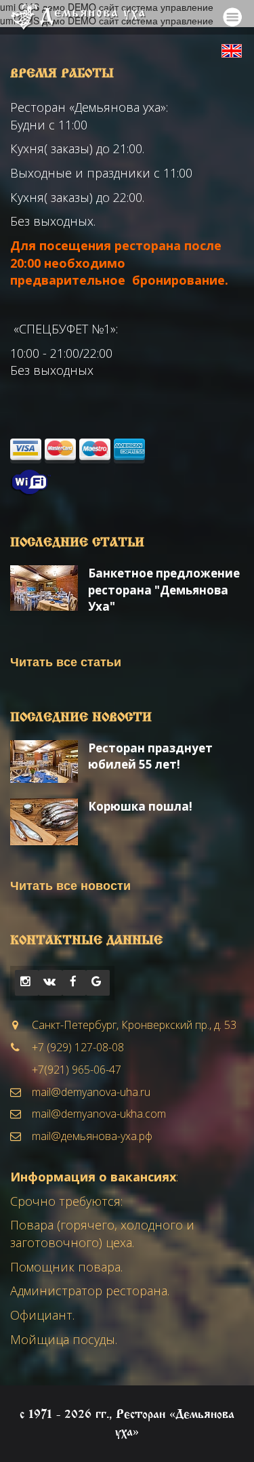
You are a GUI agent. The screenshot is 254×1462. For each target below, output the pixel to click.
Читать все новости (70, 885)
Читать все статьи (65, 661)
